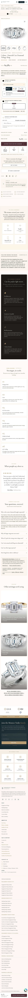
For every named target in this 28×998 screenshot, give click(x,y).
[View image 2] (8, 48)
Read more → (5, 565)
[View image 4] (19, 48)
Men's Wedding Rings (6, 963)
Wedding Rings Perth (6, 907)
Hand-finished (11, 368)
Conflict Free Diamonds (6, 855)
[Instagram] (3, 799)
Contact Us (4, 840)
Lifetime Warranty (5, 851)
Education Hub (4, 834)
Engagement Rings (9, 5)
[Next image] (25, 32)
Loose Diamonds (5, 812)
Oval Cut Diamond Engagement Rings (9, 919)
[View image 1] (3, 48)
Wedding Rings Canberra (6, 911)
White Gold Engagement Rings (7, 942)
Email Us (5, 864)
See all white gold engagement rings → (14, 693)
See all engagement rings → (14, 691)
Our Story (4, 823)
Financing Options (5, 849)
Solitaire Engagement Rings (7, 938)
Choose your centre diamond (14, 143)
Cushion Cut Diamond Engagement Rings (9, 921)
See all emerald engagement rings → (14, 695)
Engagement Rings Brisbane (7, 888)
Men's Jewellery (5, 816)
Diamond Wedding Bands (6, 959)
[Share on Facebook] (10, 176)
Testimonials (4, 829)
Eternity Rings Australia (6, 967)
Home (2, 5)
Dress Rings (4, 969)
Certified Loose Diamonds (7, 979)
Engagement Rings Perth (6, 891)
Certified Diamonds (6, 853)
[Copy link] (16, 176)
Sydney (13, 572)
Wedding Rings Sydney (6, 901)
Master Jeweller (5, 825)
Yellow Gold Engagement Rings (7, 944)
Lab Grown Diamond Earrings (7, 988)
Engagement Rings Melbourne (7, 886)
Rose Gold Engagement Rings (7, 946)
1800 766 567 (6, 861)
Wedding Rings (5, 807)
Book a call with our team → (15, 565)
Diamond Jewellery (5, 809)
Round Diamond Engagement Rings (8, 917)
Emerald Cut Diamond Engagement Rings (10, 7)
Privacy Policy (15, 745)
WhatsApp (5, 866)
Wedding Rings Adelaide (6, 909)
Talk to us (23, 185)
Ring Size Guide (5, 844)
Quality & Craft (5, 827)
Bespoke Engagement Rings (7, 953)
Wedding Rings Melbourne (7, 903)
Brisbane (21, 572)
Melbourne (17, 572)
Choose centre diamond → (19, 995)
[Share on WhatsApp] (13, 176)
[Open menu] (26, 2)
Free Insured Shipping (6, 846)
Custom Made (4, 814)
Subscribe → (14, 742)
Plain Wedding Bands (6, 961)
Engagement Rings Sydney (7, 884)
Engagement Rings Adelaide (7, 893)
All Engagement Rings (6, 936)
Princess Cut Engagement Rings (8, 924)
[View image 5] (24, 48)
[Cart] (17, 2)
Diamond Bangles (5, 985)
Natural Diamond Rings (6, 975)
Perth (4, 573)
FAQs (3, 842)
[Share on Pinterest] (6, 176)
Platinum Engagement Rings (7, 948)
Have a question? (15, 170)
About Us (4, 820)
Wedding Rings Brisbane (6, 905)
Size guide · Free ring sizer (20, 120)
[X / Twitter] (9, 799)
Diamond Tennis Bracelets (6, 981)
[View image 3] (14, 48)
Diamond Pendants (5, 983)
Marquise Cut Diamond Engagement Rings (10, 930)
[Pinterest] (15, 799)
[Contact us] (25, 990)
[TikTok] (12, 799)
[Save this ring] (24, 21)
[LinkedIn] (18, 799)
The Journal (4, 831)
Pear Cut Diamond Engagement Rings (9, 928)
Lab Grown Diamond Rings (7, 977)
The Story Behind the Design (9, 254)
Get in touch (14, 165)
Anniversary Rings (5, 965)
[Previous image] (3, 32)
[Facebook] (6, 799)
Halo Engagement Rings (6, 940)
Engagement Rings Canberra (7, 895)
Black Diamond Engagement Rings (8, 950)
